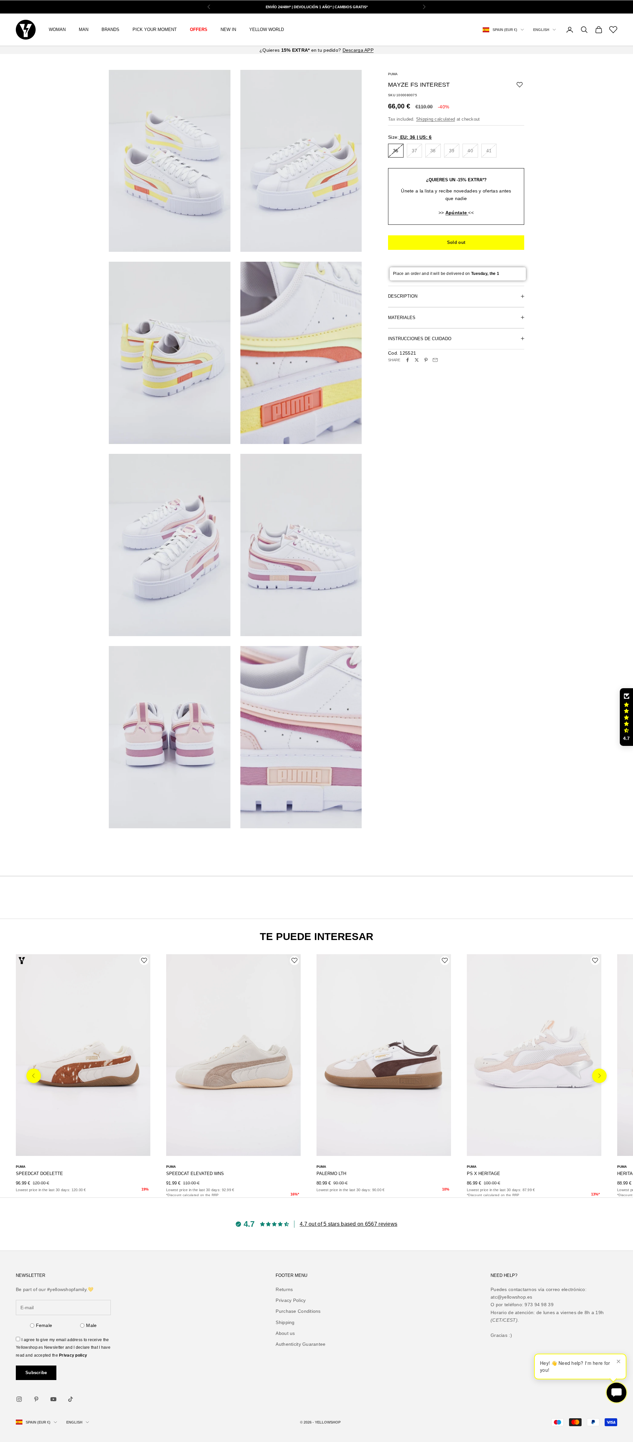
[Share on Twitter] (416, 360)
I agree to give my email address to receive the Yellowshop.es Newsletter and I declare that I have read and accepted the (63, 1347)
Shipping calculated (435, 118)
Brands (110, 29)
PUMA (393, 74)
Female (44, 1325)
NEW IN (228, 29)
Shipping (285, 1322)
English (541, 30)
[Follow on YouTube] (53, 1399)
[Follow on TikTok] (70, 1399)
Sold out (456, 242)
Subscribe (36, 1372)
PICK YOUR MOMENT (155, 29)
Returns (284, 1289)
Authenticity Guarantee (300, 1344)
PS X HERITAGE (483, 1173)
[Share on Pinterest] (426, 360)
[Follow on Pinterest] (36, 1399)
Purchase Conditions (298, 1311)
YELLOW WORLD (266, 29)
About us (285, 1333)
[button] (626, 717)
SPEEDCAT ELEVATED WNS (195, 1173)
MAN (83, 29)
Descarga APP (358, 50)
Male (91, 1325)
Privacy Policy (291, 1300)
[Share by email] (435, 360)
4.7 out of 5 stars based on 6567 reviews (348, 1224)
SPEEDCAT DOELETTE (39, 1173)
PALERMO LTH (331, 1173)
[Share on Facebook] (407, 360)
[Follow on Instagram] (19, 1399)
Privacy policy (73, 1355)
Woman (57, 29)
